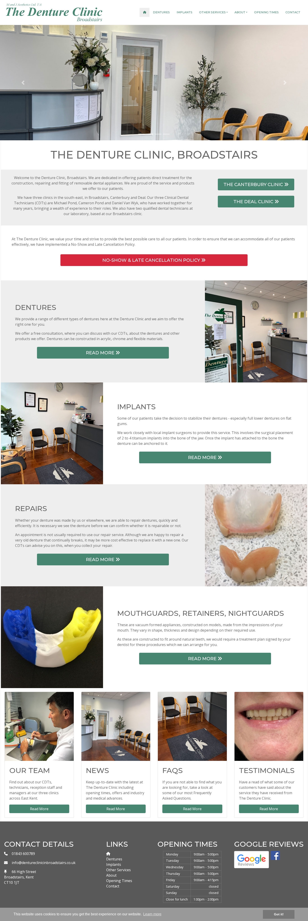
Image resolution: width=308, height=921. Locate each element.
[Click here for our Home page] (144, 12)
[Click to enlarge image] (256, 330)
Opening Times (266, 12)
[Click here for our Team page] (39, 726)
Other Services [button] (212, 12)
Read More (100, 352)
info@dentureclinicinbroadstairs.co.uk (44, 862)
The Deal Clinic (253, 201)
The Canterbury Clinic (253, 184)
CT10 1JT (11, 882)
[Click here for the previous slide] (23, 82)
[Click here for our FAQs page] (192, 726)
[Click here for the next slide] (285, 82)
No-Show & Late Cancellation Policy (151, 260)
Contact (292, 12)
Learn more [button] (152, 914)
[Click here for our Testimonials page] (268, 726)
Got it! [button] (279, 914)
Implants (184, 12)
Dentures (161, 12)
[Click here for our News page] (115, 726)
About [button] (239, 12)
